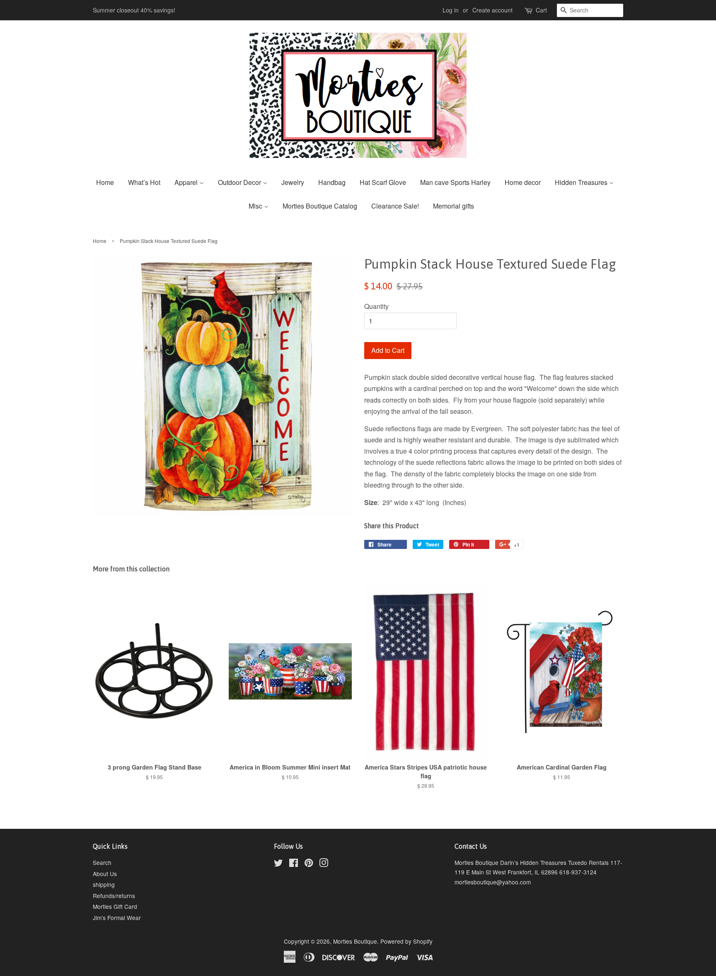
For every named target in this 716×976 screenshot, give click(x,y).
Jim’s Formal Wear (117, 917)
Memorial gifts (453, 206)
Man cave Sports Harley (455, 182)
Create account (492, 10)
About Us (105, 873)
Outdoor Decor (240, 182)
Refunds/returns (114, 895)
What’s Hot (144, 182)
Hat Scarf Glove (383, 182)
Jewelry (292, 182)
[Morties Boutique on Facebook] (293, 864)
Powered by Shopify (406, 941)
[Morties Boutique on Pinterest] (308, 864)
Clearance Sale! (395, 206)
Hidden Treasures (582, 182)
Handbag (332, 182)
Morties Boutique (355, 941)
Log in (451, 10)
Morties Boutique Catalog (320, 206)
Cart (541, 10)
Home (105, 182)
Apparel (186, 182)
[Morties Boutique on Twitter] (278, 864)
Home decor (523, 182)
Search (102, 862)
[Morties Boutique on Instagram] (323, 864)
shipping (104, 884)
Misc (256, 206)
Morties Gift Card (115, 906)
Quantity (376, 306)
